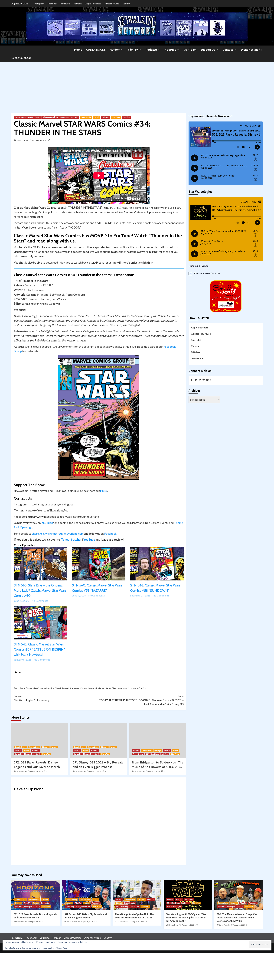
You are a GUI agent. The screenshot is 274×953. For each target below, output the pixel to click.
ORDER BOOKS (96, 49)
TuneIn (195, 346)
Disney (45, 747)
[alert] (226, 273)
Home (78, 49)
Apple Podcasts (93, 3)
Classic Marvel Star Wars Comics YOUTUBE (60, 117)
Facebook (52, 3)
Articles (136, 750)
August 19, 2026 (95, 771)
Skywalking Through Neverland (27, 754)
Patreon (78, 3)
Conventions (34, 747)
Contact (228, 49)
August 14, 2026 (188, 925)
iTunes (65, 539)
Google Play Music (201, 333)
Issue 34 (92, 688)
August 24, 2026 (36, 771)
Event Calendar (21, 58)
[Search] (261, 49)
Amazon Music (112, 3)
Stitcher (76, 539)
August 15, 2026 (154, 771)
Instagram (39, 3)
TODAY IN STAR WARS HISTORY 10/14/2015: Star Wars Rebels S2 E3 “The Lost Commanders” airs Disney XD (141, 700)
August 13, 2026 (239, 925)
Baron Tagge (26, 688)
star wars (122, 688)
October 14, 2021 (39, 140)
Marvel (96, 117)
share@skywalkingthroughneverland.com (57, 533)
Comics (83, 688)
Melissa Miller (173, 925)
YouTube (65, 3)
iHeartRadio (197, 358)
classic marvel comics (43, 688)
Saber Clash (111, 688)
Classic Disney (20, 747)
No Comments (40, 600)
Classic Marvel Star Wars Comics (28, 117)
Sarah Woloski (22, 140)
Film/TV (133, 49)
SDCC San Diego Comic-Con (157, 754)
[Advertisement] (137, 86)
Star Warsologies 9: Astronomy (32, 698)
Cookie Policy (62, 948)
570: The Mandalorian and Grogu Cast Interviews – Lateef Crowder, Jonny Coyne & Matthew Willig (237, 917)
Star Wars (116, 117)
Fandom (115, 49)
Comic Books (86, 117)
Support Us (207, 49)
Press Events (138, 754)
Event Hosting (249, 49)
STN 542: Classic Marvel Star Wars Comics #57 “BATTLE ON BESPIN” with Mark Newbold (39, 649)
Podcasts (151, 49)
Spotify (126, 3)
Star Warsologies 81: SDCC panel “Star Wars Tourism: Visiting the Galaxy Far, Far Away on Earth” (186, 917)
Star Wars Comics (137, 688)
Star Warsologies (174, 906)
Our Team (190, 49)
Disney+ (53, 747)
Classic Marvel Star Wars (67, 688)
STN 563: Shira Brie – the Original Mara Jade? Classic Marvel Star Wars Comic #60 (40, 590)
